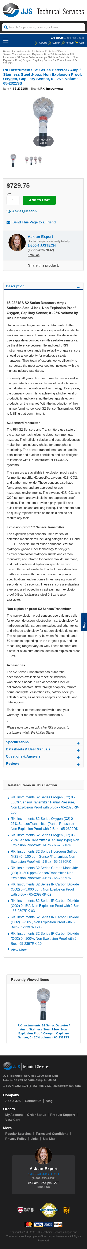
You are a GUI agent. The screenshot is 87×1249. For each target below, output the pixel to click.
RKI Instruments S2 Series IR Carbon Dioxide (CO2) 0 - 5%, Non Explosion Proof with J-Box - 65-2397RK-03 (45, 906)
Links (34, 1138)
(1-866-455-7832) (73, 37)
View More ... (20, 950)
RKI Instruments (21, 51)
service (43, 42)
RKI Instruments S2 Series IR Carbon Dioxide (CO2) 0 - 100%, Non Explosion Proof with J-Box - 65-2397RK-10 (45, 938)
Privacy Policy (15, 1138)
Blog (49, 1101)
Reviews (12, 763)
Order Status (36, 1114)
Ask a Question (24, 211)
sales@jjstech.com (67, 1085)
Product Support (62, 1114)
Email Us (33, 254)
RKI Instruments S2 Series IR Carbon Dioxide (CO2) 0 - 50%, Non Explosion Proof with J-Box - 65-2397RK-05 (45, 922)
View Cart (12, 1120)
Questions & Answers (23, 756)
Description (15, 286)
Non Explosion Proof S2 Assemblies (47, 54)
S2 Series (37, 51)
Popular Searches (18, 1133)
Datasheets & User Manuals (28, 749)
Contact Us (33, 1101)
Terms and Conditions (52, 1133)
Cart (81, 42)
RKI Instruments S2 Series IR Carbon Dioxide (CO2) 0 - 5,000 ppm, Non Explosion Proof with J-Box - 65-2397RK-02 (45, 889)
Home (6, 51)
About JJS (13, 1101)
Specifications (17, 742)
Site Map (49, 1138)
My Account (14, 1114)
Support (56, 42)
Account (70, 42)
